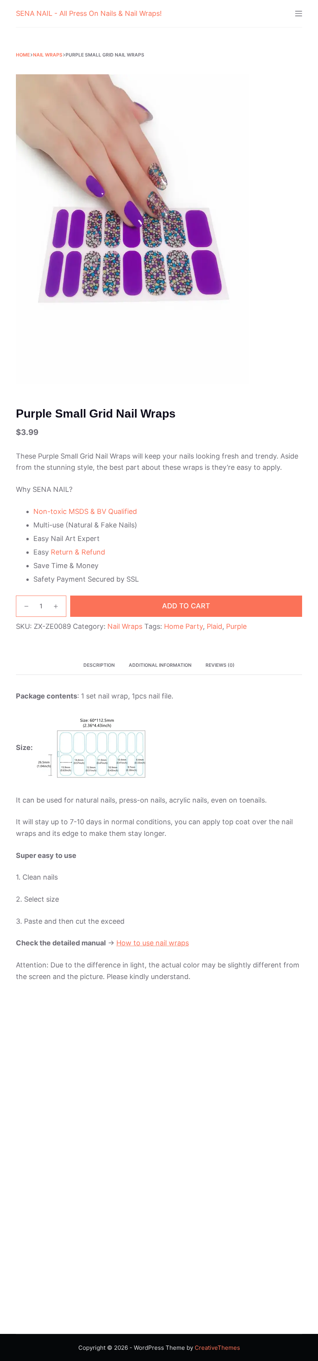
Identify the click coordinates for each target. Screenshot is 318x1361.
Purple (236, 626)
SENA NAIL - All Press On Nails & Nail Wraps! (89, 13)
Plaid (214, 626)
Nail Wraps (124, 626)
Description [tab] (99, 665)
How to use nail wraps (152, 943)
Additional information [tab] (160, 665)
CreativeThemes (217, 1347)
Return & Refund (78, 552)
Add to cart (186, 606)
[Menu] (298, 13)
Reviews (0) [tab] (220, 665)
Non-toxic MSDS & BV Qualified (85, 511)
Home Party (183, 626)
